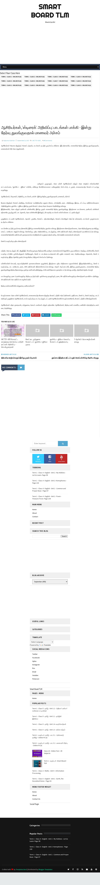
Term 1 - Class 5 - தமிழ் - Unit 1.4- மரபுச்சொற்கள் (49, 724)
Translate (47, 645)
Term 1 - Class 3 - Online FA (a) (58, 77)
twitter (35, 654)
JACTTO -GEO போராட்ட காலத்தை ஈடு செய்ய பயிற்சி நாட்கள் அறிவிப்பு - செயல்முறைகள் (12, 343)
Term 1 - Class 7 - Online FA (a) (58, 81)
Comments (48, 140)
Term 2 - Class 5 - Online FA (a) (81, 85)
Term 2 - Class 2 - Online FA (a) (11, 85)
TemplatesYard (21, 869)
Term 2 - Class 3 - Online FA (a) (34, 85)
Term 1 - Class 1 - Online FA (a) (11, 77)
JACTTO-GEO (36, 140)
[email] (87, 869)
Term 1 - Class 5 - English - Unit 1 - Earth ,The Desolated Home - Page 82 (48, 780)
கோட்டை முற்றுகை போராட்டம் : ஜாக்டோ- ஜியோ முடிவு (37, 342)
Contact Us (36, 799)
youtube (35, 675)
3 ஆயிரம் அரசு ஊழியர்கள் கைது (84, 340)
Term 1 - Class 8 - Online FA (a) (81, 81)
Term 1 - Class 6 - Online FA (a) (34, 81)
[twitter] (68, 869)
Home (34, 509)
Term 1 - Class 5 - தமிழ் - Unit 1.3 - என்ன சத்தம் (48, 730)
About (34, 513)
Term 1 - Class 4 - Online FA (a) (81, 77)
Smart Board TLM (50, 10)
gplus (34, 661)
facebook (36, 658)
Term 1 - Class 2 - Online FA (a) (34, 77)
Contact (35, 516)
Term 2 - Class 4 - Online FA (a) (58, 85)
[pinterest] (96, 869)
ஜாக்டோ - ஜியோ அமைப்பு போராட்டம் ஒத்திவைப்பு (60, 340)
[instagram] (78, 869)
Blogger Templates (45, 869)
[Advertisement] (50, 44)
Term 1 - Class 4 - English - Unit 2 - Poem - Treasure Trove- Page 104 (46, 497)
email (34, 672)
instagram (36, 665)
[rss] (82, 869)
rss (33, 668)
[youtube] (91, 869)
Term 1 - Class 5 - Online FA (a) (11, 81)
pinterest (35, 679)
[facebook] (73, 869)
